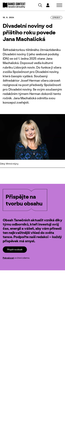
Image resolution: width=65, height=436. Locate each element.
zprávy (56, 17)
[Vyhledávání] (40, 5)
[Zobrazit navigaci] (59, 5)
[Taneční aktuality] (14, 5)
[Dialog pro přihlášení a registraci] (48, 5)
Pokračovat (8, 258)
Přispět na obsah (15, 249)
